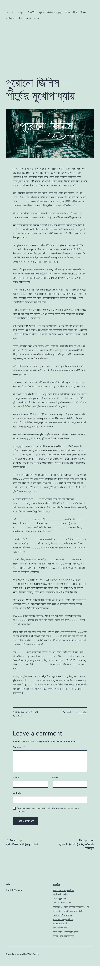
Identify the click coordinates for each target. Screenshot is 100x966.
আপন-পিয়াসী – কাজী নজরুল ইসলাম (65, 932)
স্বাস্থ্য (41, 12)
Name (17, 777)
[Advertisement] (50, 54)
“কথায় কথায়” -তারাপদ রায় (62, 915)
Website (17, 793)
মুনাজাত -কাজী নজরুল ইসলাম (63, 936)
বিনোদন (83, 12)
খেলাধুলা (20, 12)
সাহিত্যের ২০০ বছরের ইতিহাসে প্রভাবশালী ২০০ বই (71, 907)
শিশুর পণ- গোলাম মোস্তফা (62, 902)
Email (56, 777)
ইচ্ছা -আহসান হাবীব (60, 927)
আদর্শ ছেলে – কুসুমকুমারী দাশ (63, 919)
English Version (14, 890)
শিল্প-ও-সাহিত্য (71, 12)
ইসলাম (28, 18)
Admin (19, 715)
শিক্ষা (20, 18)
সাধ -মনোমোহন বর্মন (60, 923)
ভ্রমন (36, 18)
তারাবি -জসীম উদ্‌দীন (60, 894)
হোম (8, 12)
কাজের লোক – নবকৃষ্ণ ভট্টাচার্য (63, 890)
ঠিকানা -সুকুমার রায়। (60, 898)
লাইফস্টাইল (31, 12)
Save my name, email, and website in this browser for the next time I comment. (48, 810)
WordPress (33, 954)
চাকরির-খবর (10, 18)
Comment (19, 747)
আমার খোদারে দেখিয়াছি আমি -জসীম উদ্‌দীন (68, 911)
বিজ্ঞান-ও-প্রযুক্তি (54, 12)
